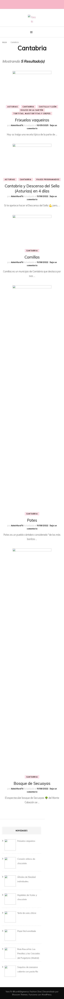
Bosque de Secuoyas (32, 783)
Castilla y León (48, 107)
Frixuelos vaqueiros (32, 120)
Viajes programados (47, 179)
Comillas (32, 257)
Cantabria (28, 107)
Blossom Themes (20, 994)
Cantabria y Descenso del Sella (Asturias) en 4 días (32, 188)
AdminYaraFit (17, 125)
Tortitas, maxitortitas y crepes (32, 113)
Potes (32, 520)
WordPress (46, 994)
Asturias (12, 107)
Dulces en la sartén (32, 110)
